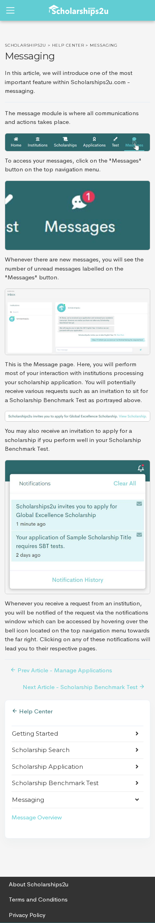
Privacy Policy (27, 915)
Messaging (28, 799)
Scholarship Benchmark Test (55, 783)
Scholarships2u (25, 45)
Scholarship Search (41, 750)
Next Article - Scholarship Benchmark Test (81, 687)
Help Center (68, 45)
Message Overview (37, 817)
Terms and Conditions (38, 899)
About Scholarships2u (38, 884)
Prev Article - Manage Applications (64, 670)
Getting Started (35, 733)
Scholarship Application (47, 766)
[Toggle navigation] (10, 10)
